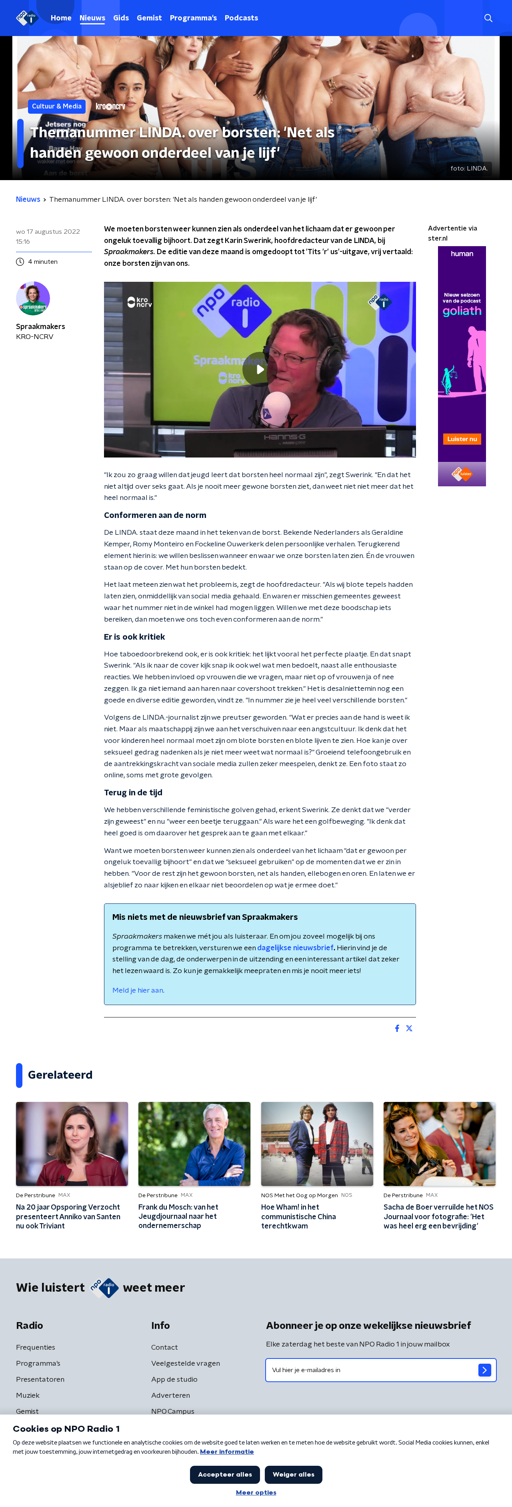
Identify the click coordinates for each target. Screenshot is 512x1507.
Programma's (193, 18)
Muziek (28, 1395)
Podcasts (241, 18)
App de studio (174, 1379)
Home (61, 18)
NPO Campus (172, 1411)
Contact (164, 1347)
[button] (488, 18)
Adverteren (170, 1395)
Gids (121, 18)
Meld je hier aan (137, 990)
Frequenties (35, 1347)
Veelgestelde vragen (185, 1363)
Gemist (149, 18)
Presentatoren (40, 1379)
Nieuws (92, 18)
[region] (260, 370)
